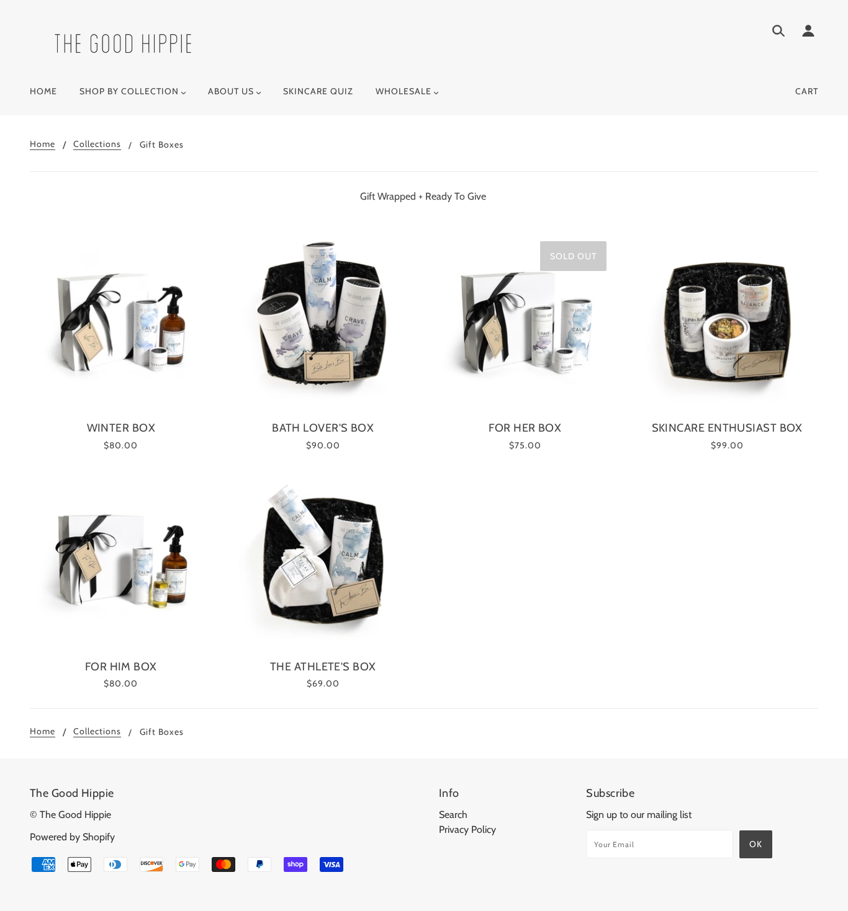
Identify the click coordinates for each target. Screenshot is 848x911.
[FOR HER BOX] (525, 322)
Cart (806, 91)
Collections (97, 144)
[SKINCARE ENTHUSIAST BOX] (727, 322)
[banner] (123, 42)
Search (453, 814)
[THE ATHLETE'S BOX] (323, 561)
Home (42, 144)
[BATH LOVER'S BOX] (323, 322)
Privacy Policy (467, 829)
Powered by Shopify (72, 837)
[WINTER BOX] (121, 322)
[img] (778, 33)
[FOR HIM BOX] (121, 561)
